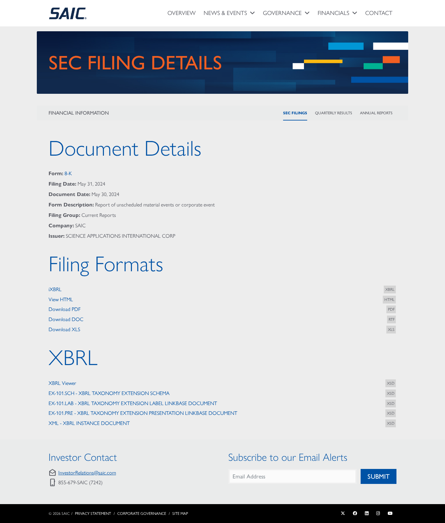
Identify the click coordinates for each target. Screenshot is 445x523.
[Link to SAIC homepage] (68, 13)
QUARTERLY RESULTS (333, 113)
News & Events (225, 13)
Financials (333, 13)
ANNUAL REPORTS (376, 113)
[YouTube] (390, 513)
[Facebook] (355, 513)
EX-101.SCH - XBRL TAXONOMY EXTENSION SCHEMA (109, 393)
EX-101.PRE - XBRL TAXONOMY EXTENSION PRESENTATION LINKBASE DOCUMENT (143, 413)
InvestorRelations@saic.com (87, 473)
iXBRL (55, 289)
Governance (282, 13)
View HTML (61, 299)
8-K (68, 173)
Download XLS (64, 329)
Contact (379, 13)
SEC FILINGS (295, 112)
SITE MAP (180, 513)
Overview (181, 13)
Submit (378, 476)
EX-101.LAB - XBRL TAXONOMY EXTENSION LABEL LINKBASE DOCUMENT (133, 403)
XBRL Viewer (62, 383)
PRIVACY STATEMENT (93, 513)
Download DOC (66, 319)
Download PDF (64, 309)
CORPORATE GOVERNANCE (141, 513)
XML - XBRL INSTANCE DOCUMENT (89, 423)
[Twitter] (343, 513)
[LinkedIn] (366, 513)
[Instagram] (378, 513)
